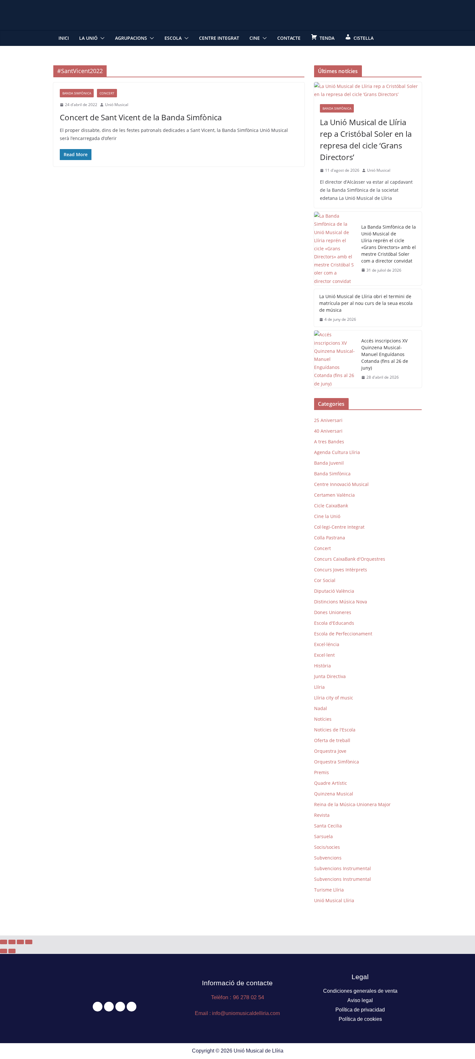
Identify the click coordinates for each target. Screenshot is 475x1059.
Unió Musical (116, 104)
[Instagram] (120, 1006)
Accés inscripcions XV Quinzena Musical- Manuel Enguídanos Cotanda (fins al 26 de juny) (384, 354)
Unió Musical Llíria (334, 900)
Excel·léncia (326, 644)
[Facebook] (97, 1006)
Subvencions (328, 858)
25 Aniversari (328, 420)
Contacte (289, 38)
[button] (101, 38)
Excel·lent (324, 655)
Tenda (327, 38)
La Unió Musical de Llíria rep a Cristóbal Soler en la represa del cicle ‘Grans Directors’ (366, 139)
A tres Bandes (329, 441)
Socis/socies (327, 847)
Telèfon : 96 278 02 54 (237, 997)
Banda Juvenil (329, 463)
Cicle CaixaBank (331, 505)
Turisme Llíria (329, 890)
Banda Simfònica (76, 93)
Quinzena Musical (333, 794)
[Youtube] (131, 1006)
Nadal (320, 708)
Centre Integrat (219, 38)
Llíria (319, 687)
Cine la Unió (327, 516)
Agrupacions (131, 38)
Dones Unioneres (332, 612)
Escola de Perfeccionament (343, 634)
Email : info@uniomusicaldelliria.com (237, 1013)
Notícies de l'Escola (334, 730)
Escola (173, 38)
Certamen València (334, 495)
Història (322, 666)
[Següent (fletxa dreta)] (12, 951)
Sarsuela (323, 836)
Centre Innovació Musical (341, 484)
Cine (254, 38)
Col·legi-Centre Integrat (339, 527)
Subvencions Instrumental (342, 868)
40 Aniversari (328, 431)
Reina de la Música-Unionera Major (352, 804)
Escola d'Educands (334, 623)
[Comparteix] (20, 942)
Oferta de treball (332, 740)
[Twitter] (109, 1006)
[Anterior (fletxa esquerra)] (3, 951)
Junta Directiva (330, 676)
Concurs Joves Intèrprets (340, 570)
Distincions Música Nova (340, 602)
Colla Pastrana (329, 538)
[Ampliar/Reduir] (3, 942)
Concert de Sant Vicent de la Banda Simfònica (141, 117)
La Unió (88, 38)
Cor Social (324, 580)
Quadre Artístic (330, 783)
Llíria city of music (333, 698)
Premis (321, 772)
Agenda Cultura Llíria (337, 452)
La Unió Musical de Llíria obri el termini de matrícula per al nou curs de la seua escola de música (366, 303)
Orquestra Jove (330, 751)
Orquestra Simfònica (336, 762)
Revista (322, 815)
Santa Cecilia (328, 826)
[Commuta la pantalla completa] (12, 942)
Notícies (323, 719)
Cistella (364, 38)
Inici (63, 38)
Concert (107, 93)
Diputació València (334, 591)
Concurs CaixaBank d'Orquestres (349, 559)
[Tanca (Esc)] (28, 942)
